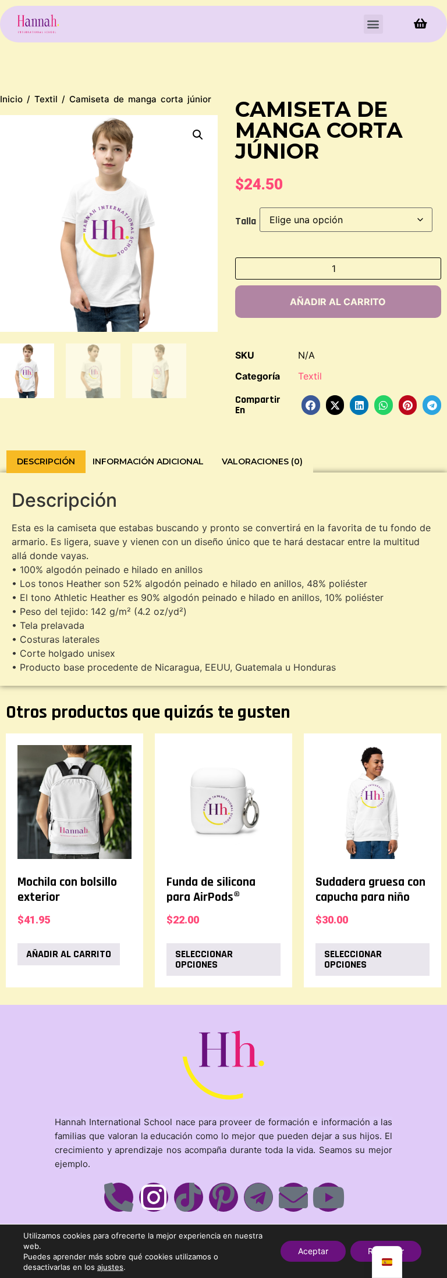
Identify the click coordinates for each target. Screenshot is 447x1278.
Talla (245, 221)
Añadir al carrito (338, 301)
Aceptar (313, 1251)
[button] (373, 24)
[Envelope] (293, 1197)
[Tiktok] (188, 1197)
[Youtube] (328, 1197)
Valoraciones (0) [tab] (262, 461)
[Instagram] (153, 1197)
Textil (46, 99)
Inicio (11, 99)
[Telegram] (258, 1197)
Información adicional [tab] (148, 461)
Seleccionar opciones (204, 959)
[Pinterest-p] (223, 1197)
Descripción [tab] (46, 461)
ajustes (110, 1267)
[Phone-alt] (118, 1197)
